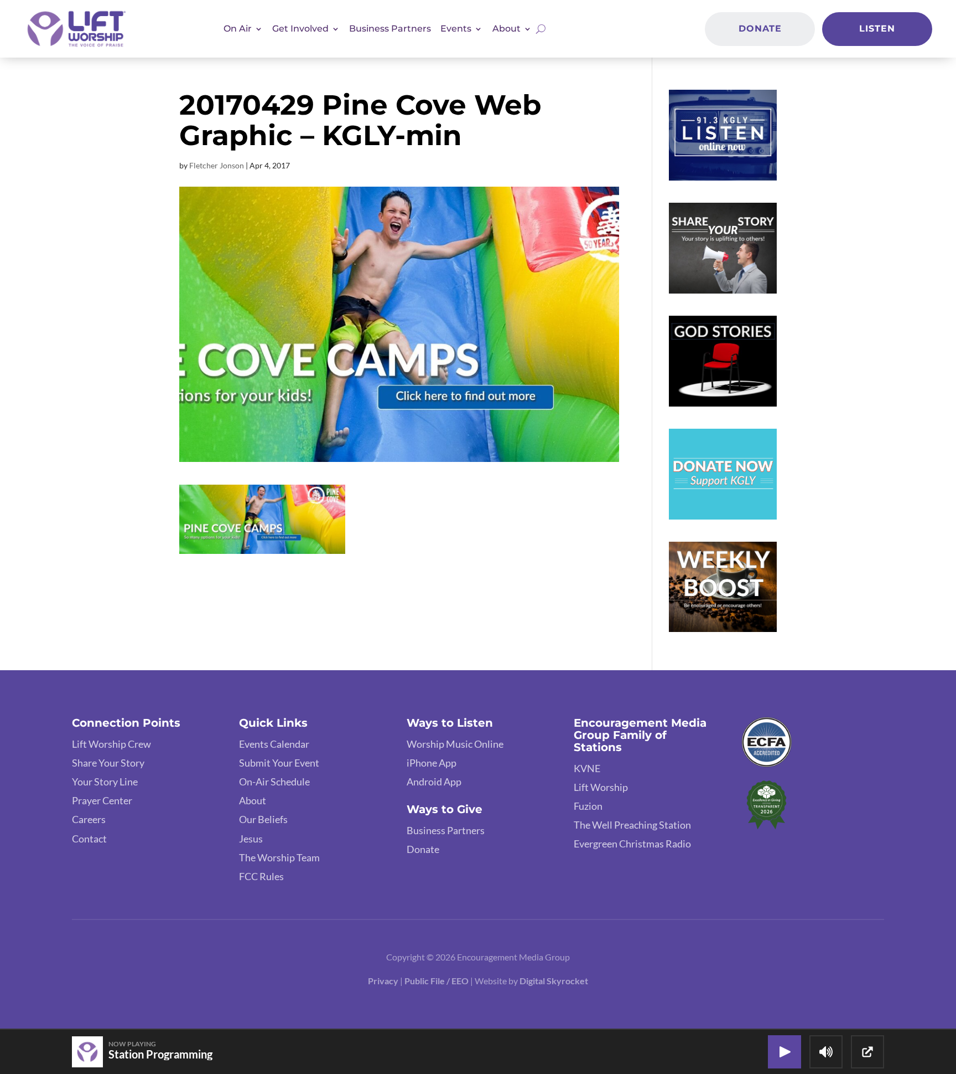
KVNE (587, 768)
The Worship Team (279, 857)
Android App (434, 781)
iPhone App (431, 763)
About (252, 800)
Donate (760, 28)
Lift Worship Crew (111, 744)
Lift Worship (601, 787)
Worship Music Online (455, 744)
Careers (89, 819)
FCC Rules (261, 876)
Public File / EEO (437, 980)
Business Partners (390, 28)
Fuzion (588, 806)
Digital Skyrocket (553, 980)
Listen (877, 28)
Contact (89, 839)
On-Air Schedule (274, 781)
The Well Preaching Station (632, 825)
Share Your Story (108, 763)
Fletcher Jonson (216, 165)
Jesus (251, 839)
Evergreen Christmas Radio (632, 843)
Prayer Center (102, 800)
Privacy (383, 980)
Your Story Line (105, 781)
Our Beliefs (263, 819)
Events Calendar (274, 744)
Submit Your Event (279, 763)
